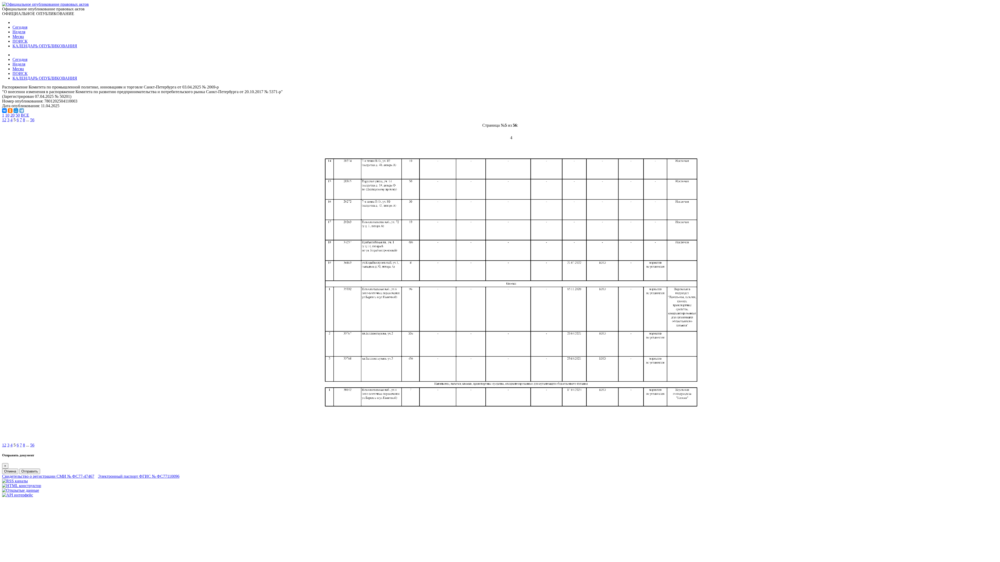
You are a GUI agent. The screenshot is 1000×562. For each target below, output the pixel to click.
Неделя (18, 32)
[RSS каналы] (15, 481)
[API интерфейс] (17, 495)
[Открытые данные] (20, 490)
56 (32, 120)
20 (12, 115)
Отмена (10, 471)
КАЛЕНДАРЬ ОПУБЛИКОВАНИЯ (44, 46)
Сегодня (19, 27)
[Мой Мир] (16, 110)
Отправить (29, 471)
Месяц (18, 36)
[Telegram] (21, 110)
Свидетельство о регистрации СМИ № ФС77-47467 (48, 476)
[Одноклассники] (10, 110)
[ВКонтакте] (4, 110)
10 (7, 115)
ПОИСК (20, 41)
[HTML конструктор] (21, 485)
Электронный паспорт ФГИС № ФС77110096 (138, 476)
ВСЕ (25, 115)
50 (18, 115)
